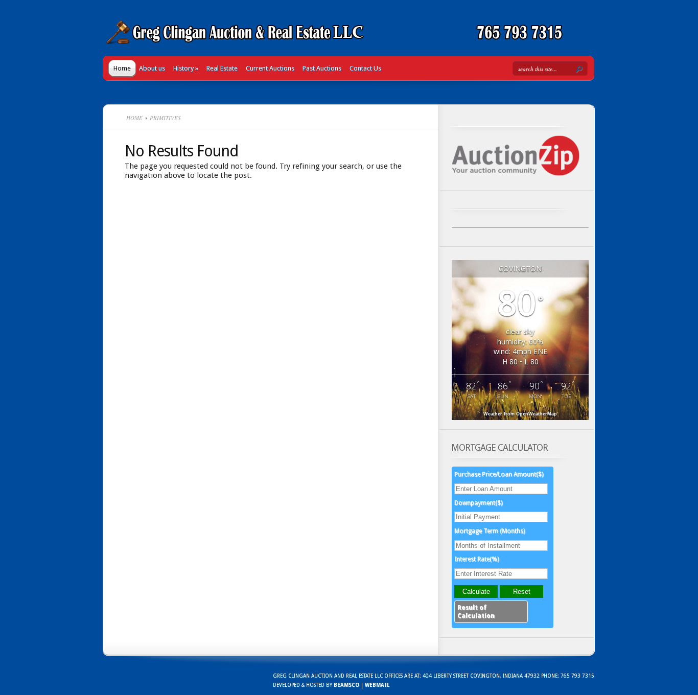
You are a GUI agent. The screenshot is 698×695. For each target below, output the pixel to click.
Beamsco (346, 685)
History (185, 68)
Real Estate (222, 68)
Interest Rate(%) (476, 559)
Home (122, 68)
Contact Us (365, 68)
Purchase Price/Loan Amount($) (498, 474)
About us (152, 68)
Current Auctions (270, 68)
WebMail (377, 685)
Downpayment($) (478, 502)
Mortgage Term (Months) (489, 531)
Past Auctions (322, 68)
